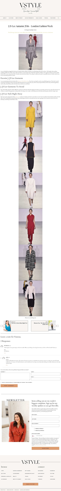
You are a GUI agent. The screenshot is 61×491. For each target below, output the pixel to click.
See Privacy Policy (42, 445)
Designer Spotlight (29, 30)
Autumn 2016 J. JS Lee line (23, 81)
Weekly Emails (39, 428)
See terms (36, 445)
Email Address (35, 423)
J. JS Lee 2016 (17, 96)
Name (32, 371)
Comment (3, 371)
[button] (58, 18)
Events (35, 30)
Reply (7, 365)
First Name (34, 414)
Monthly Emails (39, 430)
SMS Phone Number (36, 433)
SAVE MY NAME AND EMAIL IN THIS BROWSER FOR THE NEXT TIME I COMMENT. (17, 382)
